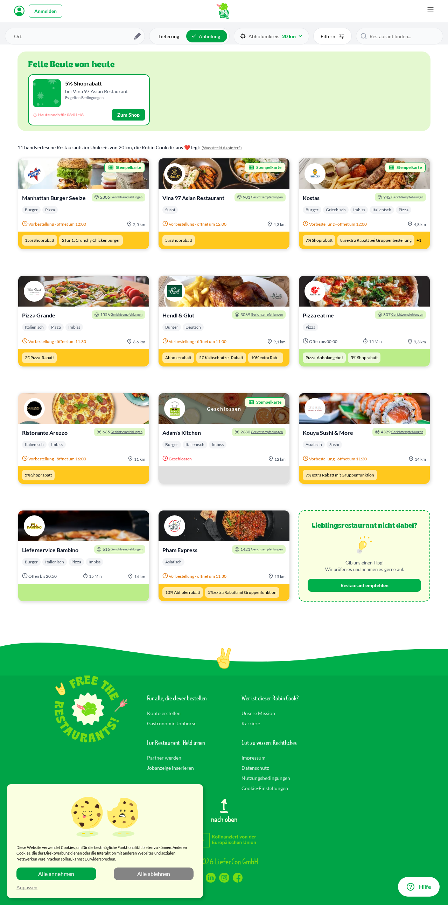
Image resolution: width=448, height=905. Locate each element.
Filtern (328, 36)
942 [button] (403, 197)
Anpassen (26, 887)
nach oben (224, 819)
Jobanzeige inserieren (170, 768)
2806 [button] (121, 197)
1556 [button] (121, 314)
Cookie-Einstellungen (264, 788)
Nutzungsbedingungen (265, 778)
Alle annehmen (56, 873)
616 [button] (122, 549)
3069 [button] (261, 314)
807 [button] (403, 314)
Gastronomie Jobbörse (171, 723)
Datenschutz (255, 768)
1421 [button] (261, 549)
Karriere (250, 723)
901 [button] (263, 197)
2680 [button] (261, 431)
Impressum (253, 758)
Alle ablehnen (153, 873)
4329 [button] (402, 431)
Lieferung (169, 36)
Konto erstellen (164, 713)
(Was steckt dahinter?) (222, 147)
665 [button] (122, 431)
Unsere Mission (258, 713)
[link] (83, 203)
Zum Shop (128, 115)
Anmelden (45, 11)
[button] (271, 36)
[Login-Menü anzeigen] (19, 11)
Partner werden (164, 758)
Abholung (209, 36)
